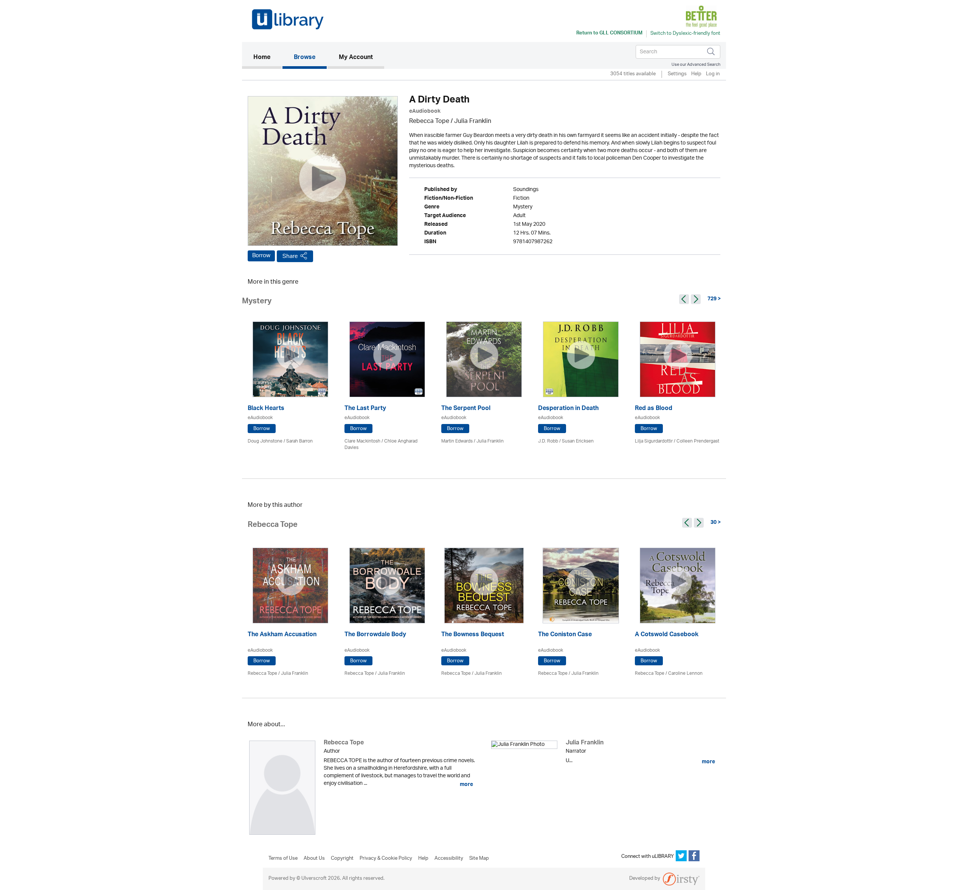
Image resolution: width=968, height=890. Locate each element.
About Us (314, 858)
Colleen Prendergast (697, 441)
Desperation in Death (568, 409)
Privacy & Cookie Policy (386, 858)
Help (696, 74)
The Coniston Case (565, 635)
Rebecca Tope (429, 121)
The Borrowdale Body (375, 635)
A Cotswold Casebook (666, 635)
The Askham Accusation (282, 635)
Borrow (261, 255)
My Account (356, 58)
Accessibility (448, 858)
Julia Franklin (472, 121)
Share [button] (290, 256)
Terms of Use (283, 858)
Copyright (342, 858)
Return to (609, 34)
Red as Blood (653, 409)
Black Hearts (266, 409)
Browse (304, 58)
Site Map (479, 858)
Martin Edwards (457, 441)
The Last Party (365, 409)
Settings (677, 74)
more (466, 784)
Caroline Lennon (685, 673)
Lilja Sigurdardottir (654, 441)
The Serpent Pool (465, 409)
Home (267, 57)
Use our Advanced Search (696, 64)
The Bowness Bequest (472, 635)
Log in (713, 74)
